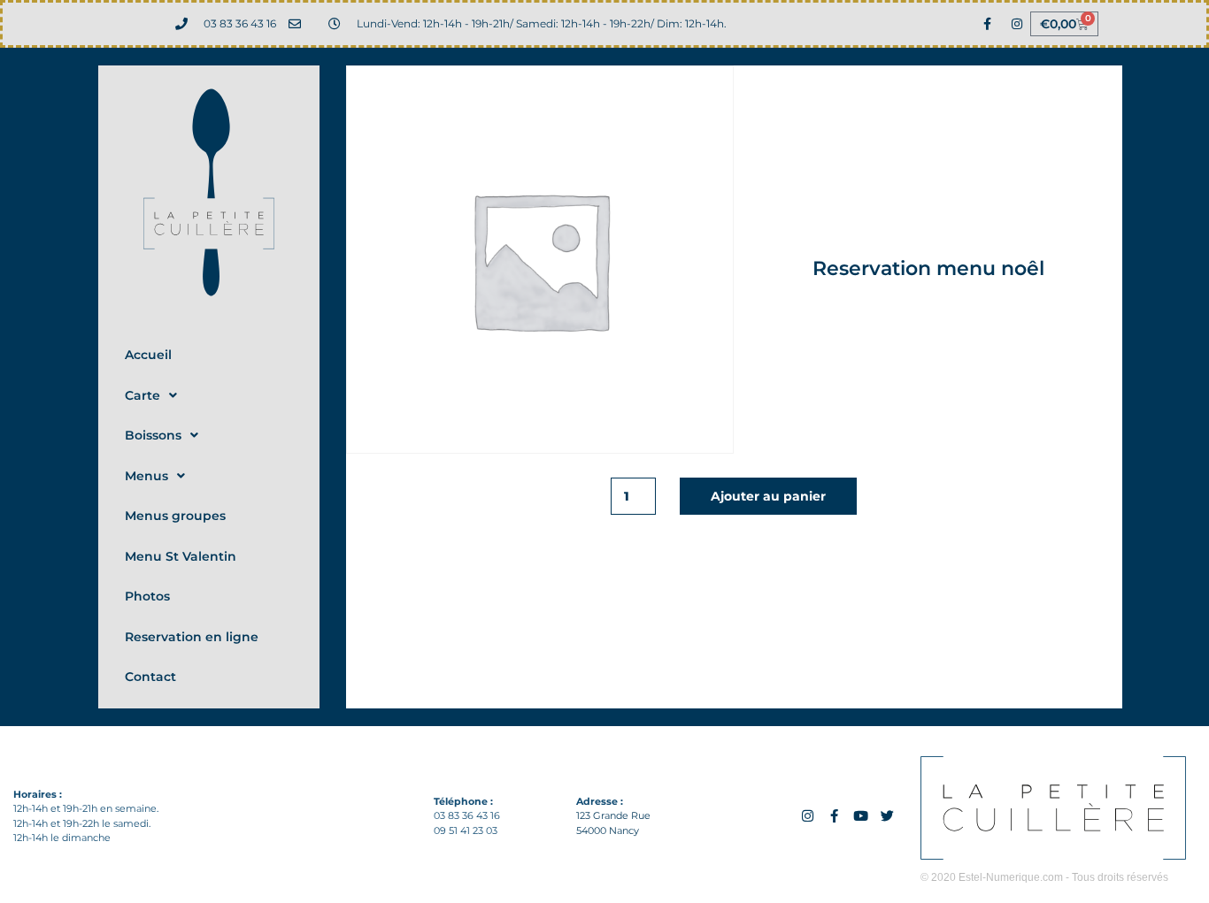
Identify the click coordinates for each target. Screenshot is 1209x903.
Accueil (148, 355)
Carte (142, 395)
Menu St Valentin (180, 556)
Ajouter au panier (768, 496)
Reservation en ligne (191, 637)
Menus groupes (175, 516)
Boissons (153, 435)
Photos (147, 596)
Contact (150, 677)
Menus (146, 476)
